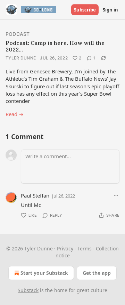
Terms (84, 248)
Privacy (65, 248)
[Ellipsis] (116, 195)
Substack (28, 290)
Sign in (110, 10)
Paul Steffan (35, 195)
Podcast (18, 34)
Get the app (97, 273)
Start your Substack (44, 273)
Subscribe (85, 10)
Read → (15, 114)
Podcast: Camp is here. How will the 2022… (55, 46)
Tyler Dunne (21, 58)
